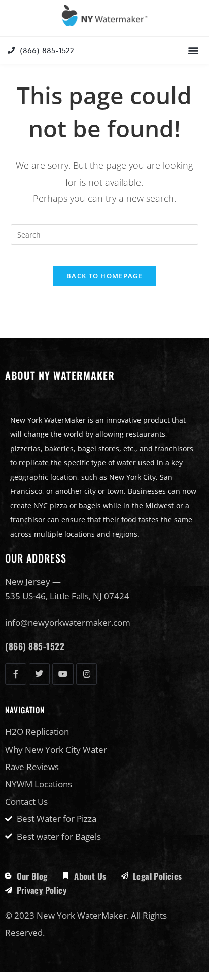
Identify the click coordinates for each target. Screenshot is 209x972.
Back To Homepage (104, 275)
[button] (193, 50)
